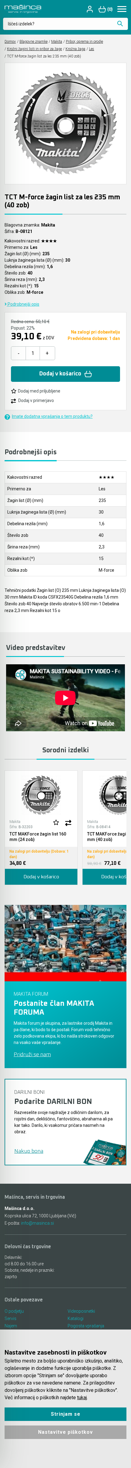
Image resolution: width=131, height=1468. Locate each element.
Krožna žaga (75, 49)
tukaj (82, 1397)
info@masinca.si (37, 1223)
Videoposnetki (81, 1311)
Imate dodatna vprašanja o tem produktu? (52, 416)
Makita (56, 41)
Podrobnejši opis (23, 304)
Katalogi (75, 1318)
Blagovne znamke (33, 41)
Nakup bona (28, 1151)
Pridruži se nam (32, 1054)
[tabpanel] (41, 827)
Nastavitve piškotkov (65, 1432)
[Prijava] (90, 9)
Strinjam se (65, 1414)
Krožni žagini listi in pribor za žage (34, 49)
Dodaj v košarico (60, 374)
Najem (11, 1325)
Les (91, 49)
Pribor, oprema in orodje (84, 41)
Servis (10, 1318)
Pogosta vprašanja (86, 1325)
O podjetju (14, 1311)
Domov (10, 41)
